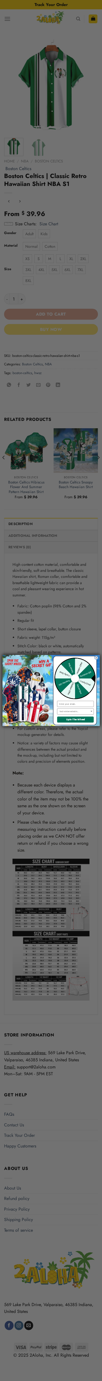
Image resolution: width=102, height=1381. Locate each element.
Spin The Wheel (75, 719)
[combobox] (74, 711)
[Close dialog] (96, 657)
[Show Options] (91, 711)
